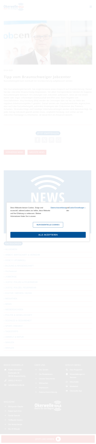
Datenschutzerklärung (58, 208)
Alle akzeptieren (48, 235)
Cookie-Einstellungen (77, 208)
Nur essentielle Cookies (48, 225)
